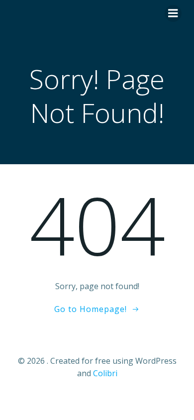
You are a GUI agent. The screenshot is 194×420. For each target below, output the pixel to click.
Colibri (105, 373)
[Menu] (173, 13)
